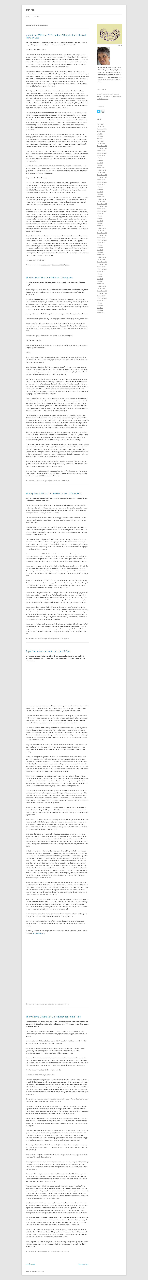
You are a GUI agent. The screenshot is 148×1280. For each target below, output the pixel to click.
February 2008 (101, 199)
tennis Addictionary (38, 933)
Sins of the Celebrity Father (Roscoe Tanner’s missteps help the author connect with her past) (109, 96)
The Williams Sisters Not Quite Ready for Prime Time (53, 1016)
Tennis (30, 9)
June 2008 (100, 189)
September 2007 (102, 211)
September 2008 (102, 182)
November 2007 (102, 206)
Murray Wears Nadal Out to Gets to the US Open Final (54, 493)
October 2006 (101, 238)
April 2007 (100, 223)
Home (27, 17)
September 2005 (102, 269)
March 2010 (100, 141)
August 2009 (101, 155)
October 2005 (101, 267)
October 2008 (101, 180)
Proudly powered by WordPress (35, 1271)
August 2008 (101, 184)
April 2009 (100, 165)
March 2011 (100, 124)
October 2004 (101, 296)
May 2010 (100, 139)
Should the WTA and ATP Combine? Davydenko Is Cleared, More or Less (56, 36)
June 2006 (100, 247)
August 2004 (101, 300)
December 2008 (102, 175)
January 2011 (101, 126)
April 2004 (100, 310)
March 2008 (100, 197)
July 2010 (99, 134)
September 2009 (102, 153)
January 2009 (101, 172)
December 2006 (102, 233)
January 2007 (101, 230)
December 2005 (102, 262)
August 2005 (101, 271)
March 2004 (100, 313)
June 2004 (100, 305)
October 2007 (101, 209)
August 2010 (101, 131)
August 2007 (101, 213)
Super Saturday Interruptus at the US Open (48, 651)
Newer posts (83, 1264)
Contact (36, 17)
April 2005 (100, 281)
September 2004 (102, 298)
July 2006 (99, 245)
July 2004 (99, 303)
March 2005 (100, 284)
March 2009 (100, 168)
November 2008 (102, 177)
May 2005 (100, 279)
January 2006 (101, 259)
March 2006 (100, 255)
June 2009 (100, 160)
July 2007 (99, 216)
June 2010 (100, 136)
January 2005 (101, 288)
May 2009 (100, 163)
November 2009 (102, 148)
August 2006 (101, 242)
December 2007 (102, 204)
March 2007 (100, 226)
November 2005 (102, 264)
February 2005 (101, 286)
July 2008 (99, 187)
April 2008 (100, 194)
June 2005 (100, 276)
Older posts (30, 1264)
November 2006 (102, 235)
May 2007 (100, 221)
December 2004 (102, 291)
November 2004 (102, 293)
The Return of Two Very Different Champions (49, 277)
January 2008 (101, 201)
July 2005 (99, 274)
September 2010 (102, 129)
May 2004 (100, 308)
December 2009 (102, 146)
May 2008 (100, 192)
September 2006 (102, 240)
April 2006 (100, 252)
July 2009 (99, 158)
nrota (67, 265)
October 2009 (101, 151)
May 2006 (100, 250)
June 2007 (100, 218)
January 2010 (101, 143)
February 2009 (101, 170)
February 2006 (101, 257)
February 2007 (101, 228)
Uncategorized (45, 265)
